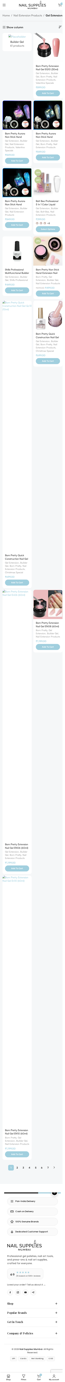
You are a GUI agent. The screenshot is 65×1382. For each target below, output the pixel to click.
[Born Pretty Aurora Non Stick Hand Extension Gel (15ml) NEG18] (17, 115)
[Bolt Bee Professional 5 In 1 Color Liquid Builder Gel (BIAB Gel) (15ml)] (47, 182)
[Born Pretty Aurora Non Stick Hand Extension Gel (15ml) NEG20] (17, 182)
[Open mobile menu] (4, 5)
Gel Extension (43, 73)
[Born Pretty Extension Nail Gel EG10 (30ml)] (47, 47)
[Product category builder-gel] (17, 42)
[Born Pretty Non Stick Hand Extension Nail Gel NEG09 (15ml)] (47, 251)
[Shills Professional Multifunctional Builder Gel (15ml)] (17, 251)
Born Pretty (46, 76)
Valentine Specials (45, 82)
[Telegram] (33, 1292)
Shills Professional (19, 280)
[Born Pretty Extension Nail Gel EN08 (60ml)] (47, 604)
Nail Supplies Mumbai (29, 1354)
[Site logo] (33, 4)
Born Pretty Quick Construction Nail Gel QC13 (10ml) (16, 558)
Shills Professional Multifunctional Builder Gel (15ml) (17, 273)
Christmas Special (14, 572)
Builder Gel (52, 280)
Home (6, 15)
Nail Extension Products (28, 15)
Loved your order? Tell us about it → (26, 1284)
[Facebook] (10, 1292)
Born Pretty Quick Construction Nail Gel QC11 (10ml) (47, 337)
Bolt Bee (44, 211)
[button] (48, 93)
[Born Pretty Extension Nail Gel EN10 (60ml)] (17, 1001)
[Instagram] (18, 1292)
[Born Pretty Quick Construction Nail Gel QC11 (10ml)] (47, 315)
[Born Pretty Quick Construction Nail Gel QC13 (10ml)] (17, 426)
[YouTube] (25, 1292)
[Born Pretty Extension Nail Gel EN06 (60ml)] (17, 715)
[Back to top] (54, 1192)
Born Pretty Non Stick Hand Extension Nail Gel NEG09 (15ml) (47, 273)
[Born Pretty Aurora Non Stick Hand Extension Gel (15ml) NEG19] (47, 115)
